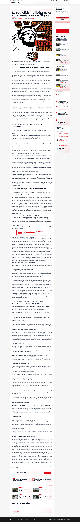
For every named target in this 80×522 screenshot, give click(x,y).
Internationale (40, 2)
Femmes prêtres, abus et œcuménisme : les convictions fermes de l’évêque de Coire (63, 102)
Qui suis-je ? (50, 519)
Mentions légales (55, 519)
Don (66, 519)
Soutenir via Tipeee (62, 32)
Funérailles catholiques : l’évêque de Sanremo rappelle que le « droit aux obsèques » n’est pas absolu (63, 96)
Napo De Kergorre (20, 18)
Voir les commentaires (40, 472)
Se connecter (15, 511)
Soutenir (59, 2)
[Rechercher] (68, 3)
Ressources (55, 2)
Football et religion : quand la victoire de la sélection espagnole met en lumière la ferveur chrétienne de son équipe (63, 114)
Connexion (62, 19)
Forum (51, 2)
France (35, 2)
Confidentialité (60, 519)
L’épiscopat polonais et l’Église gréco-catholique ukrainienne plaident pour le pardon (63, 107)
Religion (44, 2)
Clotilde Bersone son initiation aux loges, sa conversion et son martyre (29, 140)
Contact (68, 519)
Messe (64, 519)
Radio (48, 2)
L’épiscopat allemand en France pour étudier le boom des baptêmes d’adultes (63, 121)
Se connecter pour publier (48, 472)
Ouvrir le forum (62, 17)
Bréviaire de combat (40, 466)
